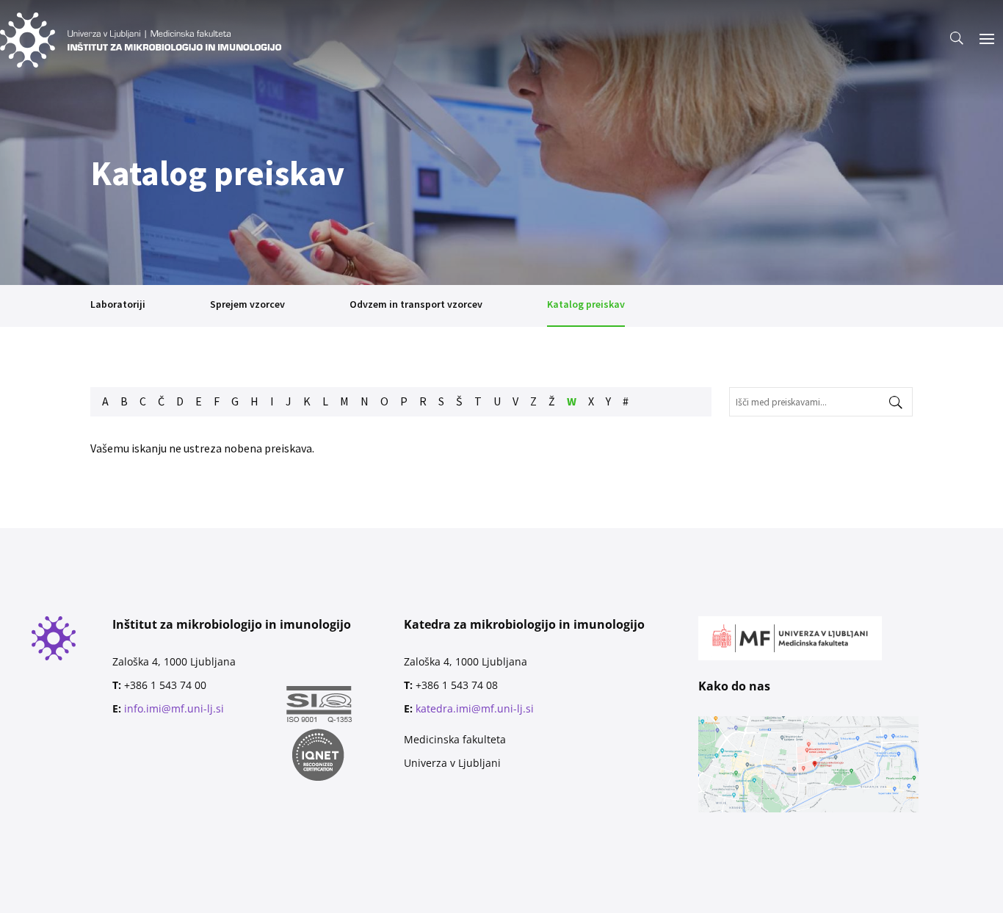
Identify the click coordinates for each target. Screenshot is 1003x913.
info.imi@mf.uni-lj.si (174, 708)
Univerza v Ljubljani (452, 763)
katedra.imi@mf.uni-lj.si (475, 708)
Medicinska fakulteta (455, 739)
